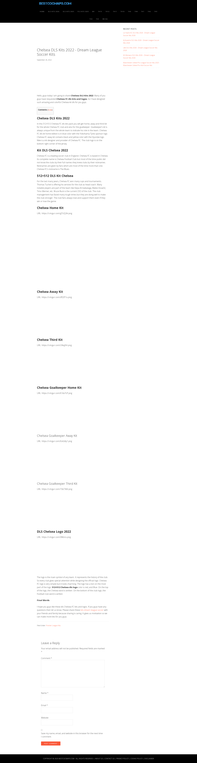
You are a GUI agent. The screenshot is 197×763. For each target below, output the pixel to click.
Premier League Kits (53, 625)
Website (44, 717)
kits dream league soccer (92, 610)
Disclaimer (149, 758)
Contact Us (110, 758)
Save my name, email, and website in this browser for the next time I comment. (72, 735)
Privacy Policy (122, 758)
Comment (46, 658)
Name (44, 693)
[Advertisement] (73, 32)
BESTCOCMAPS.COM (66, 758)
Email (44, 705)
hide (50, 110)
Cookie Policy (137, 758)
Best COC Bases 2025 (55, 4)
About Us (99, 758)
